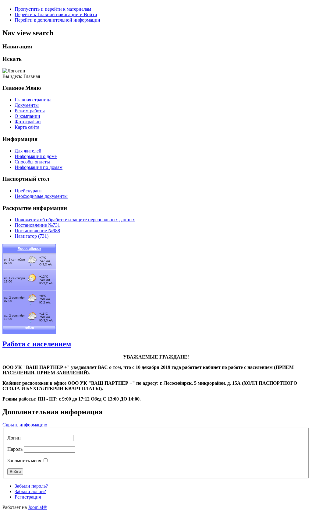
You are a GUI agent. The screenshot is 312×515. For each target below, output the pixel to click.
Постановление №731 (37, 225)
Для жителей (28, 150)
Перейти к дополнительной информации (57, 20)
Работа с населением (36, 344)
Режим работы (30, 110)
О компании (27, 116)
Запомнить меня (24, 460)
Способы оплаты (32, 161)
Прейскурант (28, 190)
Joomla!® (37, 507)
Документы (27, 105)
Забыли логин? (30, 491)
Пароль (15, 449)
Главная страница (33, 99)
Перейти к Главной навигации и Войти (56, 14)
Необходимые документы (41, 196)
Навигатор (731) (31, 236)
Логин (14, 437)
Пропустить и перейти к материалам (53, 9)
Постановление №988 (37, 230)
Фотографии (28, 121)
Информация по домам (38, 167)
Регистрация (28, 496)
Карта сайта (27, 127)
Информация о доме (36, 156)
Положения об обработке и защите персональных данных (75, 219)
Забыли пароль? (31, 486)
